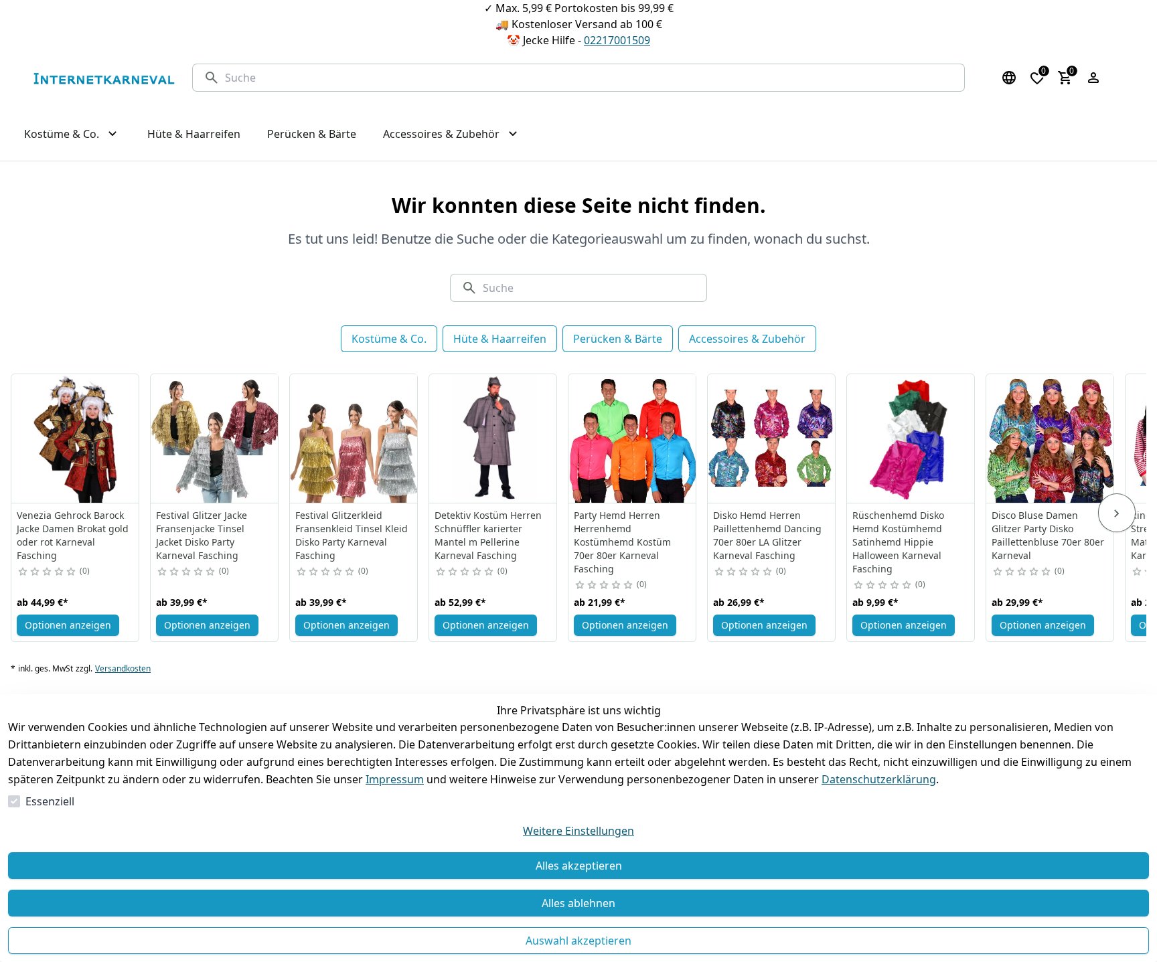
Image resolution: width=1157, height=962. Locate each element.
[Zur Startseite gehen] (103, 78)
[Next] (1117, 512)
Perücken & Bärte (617, 338)
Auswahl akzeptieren (578, 940)
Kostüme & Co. (389, 338)
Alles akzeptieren (579, 865)
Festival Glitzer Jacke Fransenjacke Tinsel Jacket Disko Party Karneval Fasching (201, 535)
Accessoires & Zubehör (747, 338)
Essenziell (49, 801)
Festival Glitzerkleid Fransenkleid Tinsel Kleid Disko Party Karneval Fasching (351, 535)
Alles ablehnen (578, 903)
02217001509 (617, 40)
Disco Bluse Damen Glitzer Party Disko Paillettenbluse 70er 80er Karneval (1048, 535)
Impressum (395, 779)
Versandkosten (123, 668)
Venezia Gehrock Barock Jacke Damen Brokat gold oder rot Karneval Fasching (73, 535)
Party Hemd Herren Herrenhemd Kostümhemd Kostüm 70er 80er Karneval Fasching (622, 542)
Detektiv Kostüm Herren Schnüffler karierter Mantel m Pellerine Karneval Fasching (488, 535)
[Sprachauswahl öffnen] (1009, 77)
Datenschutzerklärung (879, 779)
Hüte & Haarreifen (499, 338)
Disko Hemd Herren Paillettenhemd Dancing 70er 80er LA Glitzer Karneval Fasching (767, 535)
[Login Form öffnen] (1093, 77)
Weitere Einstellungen (578, 830)
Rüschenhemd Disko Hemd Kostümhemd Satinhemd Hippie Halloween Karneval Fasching (898, 542)
